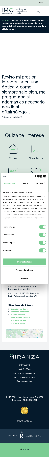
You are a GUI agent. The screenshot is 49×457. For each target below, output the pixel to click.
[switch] (42, 235)
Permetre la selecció (24, 270)
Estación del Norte (20, 312)
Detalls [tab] (25, 183)
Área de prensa (24, 382)
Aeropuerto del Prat (21, 318)
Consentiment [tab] (9, 183)
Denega (24, 278)
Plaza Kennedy (18, 323)
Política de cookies (24, 377)
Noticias (5, 20)
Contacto (24, 365)
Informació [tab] (40, 183)
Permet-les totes (24, 262)
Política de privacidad (24, 373)
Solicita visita (24, 421)
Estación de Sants (19, 309)
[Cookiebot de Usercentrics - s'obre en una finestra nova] (35, 176)
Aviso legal (24, 369)
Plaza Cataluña (18, 315)
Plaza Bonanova (18, 320)
